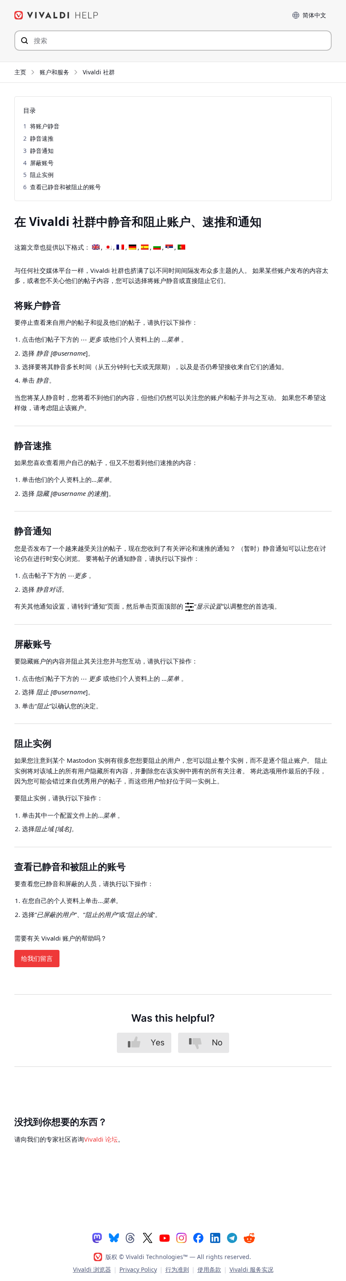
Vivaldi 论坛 (101, 1139)
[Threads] (130, 1237)
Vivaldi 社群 (99, 72)
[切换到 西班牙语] (145, 247)
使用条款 (209, 1269)
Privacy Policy (138, 1269)
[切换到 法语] (120, 247)
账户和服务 (54, 72)
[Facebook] (198, 1237)
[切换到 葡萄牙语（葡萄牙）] (181, 247)
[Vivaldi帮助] (56, 15)
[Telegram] (232, 1237)
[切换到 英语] (96, 247)
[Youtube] (164, 1237)
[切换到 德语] (132, 247)
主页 (20, 72)
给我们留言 (37, 958)
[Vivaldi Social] (97, 1237)
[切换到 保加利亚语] (157, 247)
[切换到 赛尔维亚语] (169, 247)
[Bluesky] (114, 1237)
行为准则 (177, 1269)
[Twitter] (147, 1237)
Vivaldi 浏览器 (92, 1269)
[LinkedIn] (215, 1237)
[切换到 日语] (108, 247)
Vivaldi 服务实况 (251, 1269)
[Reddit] (249, 1238)
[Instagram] (181, 1237)
